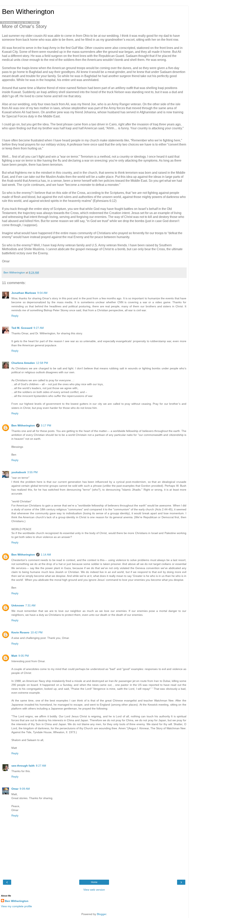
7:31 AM (30, 605)
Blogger (101, 914)
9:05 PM (23, 655)
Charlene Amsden (23, 362)
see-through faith (23, 765)
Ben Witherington (28, 11)
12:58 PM (42, 362)
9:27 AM (39, 327)
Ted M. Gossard (21, 327)
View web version (94, 889)
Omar (14, 788)
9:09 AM (25, 788)
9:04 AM (42, 292)
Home (94, 882)
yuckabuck (18, 472)
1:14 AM (46, 554)
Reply (14, 315)
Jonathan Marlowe (23, 292)
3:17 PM (46, 425)
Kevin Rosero (20, 632)
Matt (14, 655)
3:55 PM (32, 472)
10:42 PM (37, 632)
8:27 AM (41, 765)
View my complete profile (16, 906)
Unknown (17, 605)
